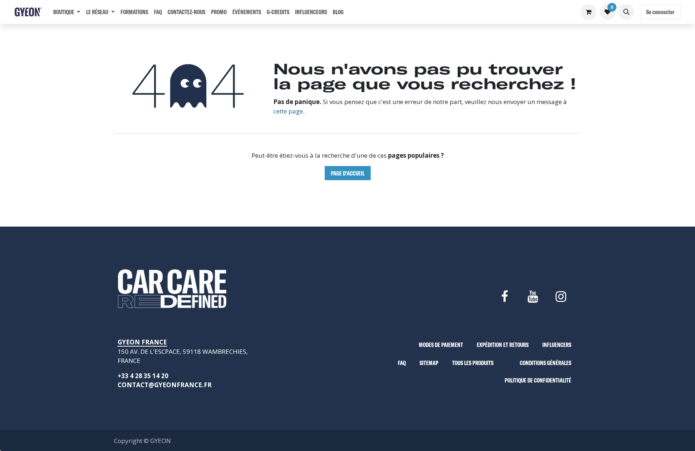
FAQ (402, 363)
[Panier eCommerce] (589, 12)
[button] (626, 12)
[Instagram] (561, 296)
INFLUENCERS (556, 344)
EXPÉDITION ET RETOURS (502, 344)
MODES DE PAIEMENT (441, 344)
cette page (288, 111)
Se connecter (660, 12)
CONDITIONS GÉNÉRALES (545, 363)
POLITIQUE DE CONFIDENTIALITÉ (538, 380)
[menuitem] (66, 12)
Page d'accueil (348, 173)
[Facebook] (504, 296)
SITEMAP (429, 363)
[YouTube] (532, 296)
